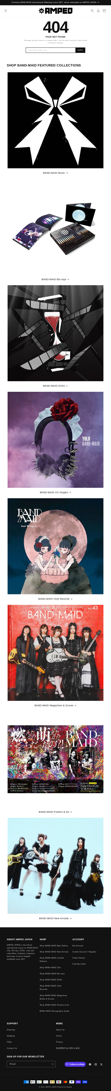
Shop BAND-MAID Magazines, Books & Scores (54, 997)
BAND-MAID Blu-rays (54, 279)
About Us (60, 1030)
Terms (59, 1036)
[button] (6, 11)
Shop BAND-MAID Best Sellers (54, 946)
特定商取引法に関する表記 (68, 1048)
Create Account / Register (84, 952)
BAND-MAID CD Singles (54, 492)
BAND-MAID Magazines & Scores (54, 705)
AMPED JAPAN (51, 1087)
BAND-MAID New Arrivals (54, 918)
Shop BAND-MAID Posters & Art (54, 1005)
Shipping (11, 1036)
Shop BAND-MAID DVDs (51, 980)
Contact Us (12, 1048)
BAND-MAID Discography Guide (54, 1011)
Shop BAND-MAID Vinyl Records (50, 987)
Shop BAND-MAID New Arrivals (54, 952)
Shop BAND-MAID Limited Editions (52, 959)
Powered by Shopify (64, 1087)
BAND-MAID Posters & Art (54, 812)
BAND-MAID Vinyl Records (54, 599)
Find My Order (79, 964)
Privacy (59, 1042)
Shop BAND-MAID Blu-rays (52, 973)
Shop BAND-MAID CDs (50, 967)
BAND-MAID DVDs (54, 385)
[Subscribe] (52, 1064)
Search (80, 50)
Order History (78, 958)
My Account (77, 946)
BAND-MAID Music (54, 173)
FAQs (9, 1042)
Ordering (11, 1030)
